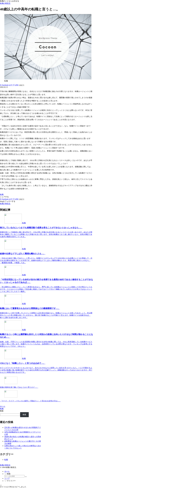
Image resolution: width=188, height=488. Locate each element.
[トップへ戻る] (1, 485)
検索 (1, 411)
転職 (1, 194)
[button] (21, 85)
